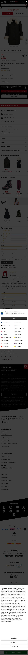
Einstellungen (14, 646)
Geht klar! (14, 638)
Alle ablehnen (14, 642)
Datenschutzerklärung (6, 621)
